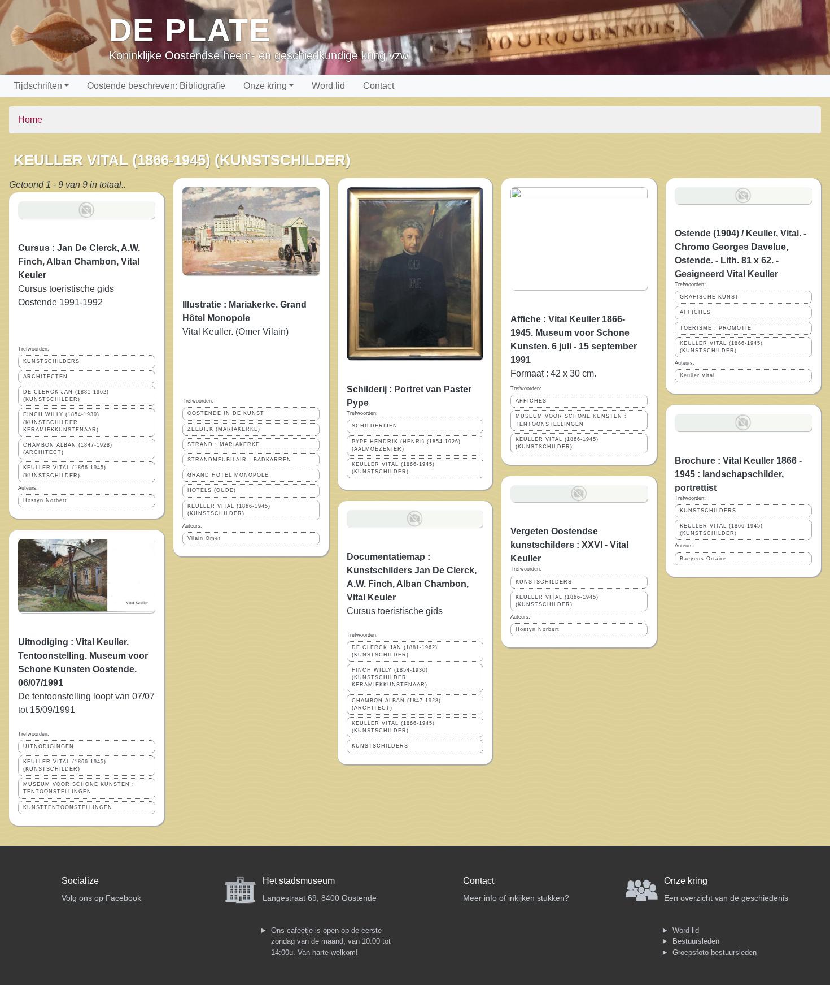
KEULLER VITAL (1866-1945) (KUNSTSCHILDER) (64, 471)
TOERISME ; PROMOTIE (716, 328)
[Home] (59, 37)
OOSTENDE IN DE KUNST (225, 413)
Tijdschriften (38, 85)
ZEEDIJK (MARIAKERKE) (223, 429)
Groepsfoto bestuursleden (714, 952)
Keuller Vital (697, 375)
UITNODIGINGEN (48, 746)
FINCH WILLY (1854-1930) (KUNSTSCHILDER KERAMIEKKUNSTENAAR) (61, 422)
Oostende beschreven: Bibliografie (156, 85)
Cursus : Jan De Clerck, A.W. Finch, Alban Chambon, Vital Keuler (79, 261)
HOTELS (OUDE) (211, 490)
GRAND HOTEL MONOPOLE (228, 475)
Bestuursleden (695, 941)
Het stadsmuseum (299, 880)
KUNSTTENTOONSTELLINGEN (67, 807)
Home (30, 119)
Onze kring (265, 85)
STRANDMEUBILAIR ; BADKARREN (239, 460)
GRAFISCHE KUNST (709, 297)
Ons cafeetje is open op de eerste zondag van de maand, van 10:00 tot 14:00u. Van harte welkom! (331, 941)
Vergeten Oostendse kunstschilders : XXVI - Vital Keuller (569, 544)
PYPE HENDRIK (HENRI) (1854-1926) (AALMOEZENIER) (406, 445)
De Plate (190, 30)
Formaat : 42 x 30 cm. (553, 373)
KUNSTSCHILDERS (51, 361)
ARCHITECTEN (45, 376)
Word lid (328, 85)
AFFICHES (531, 401)
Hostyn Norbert (45, 500)
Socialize (80, 880)
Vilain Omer (204, 538)
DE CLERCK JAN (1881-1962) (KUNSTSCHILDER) (66, 395)
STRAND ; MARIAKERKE (223, 444)
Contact (378, 85)
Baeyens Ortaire (703, 558)
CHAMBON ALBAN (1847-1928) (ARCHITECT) (67, 448)
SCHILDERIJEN (374, 426)
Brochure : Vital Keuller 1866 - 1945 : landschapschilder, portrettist (738, 474)
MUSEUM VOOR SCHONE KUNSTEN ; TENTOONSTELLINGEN (78, 787)
